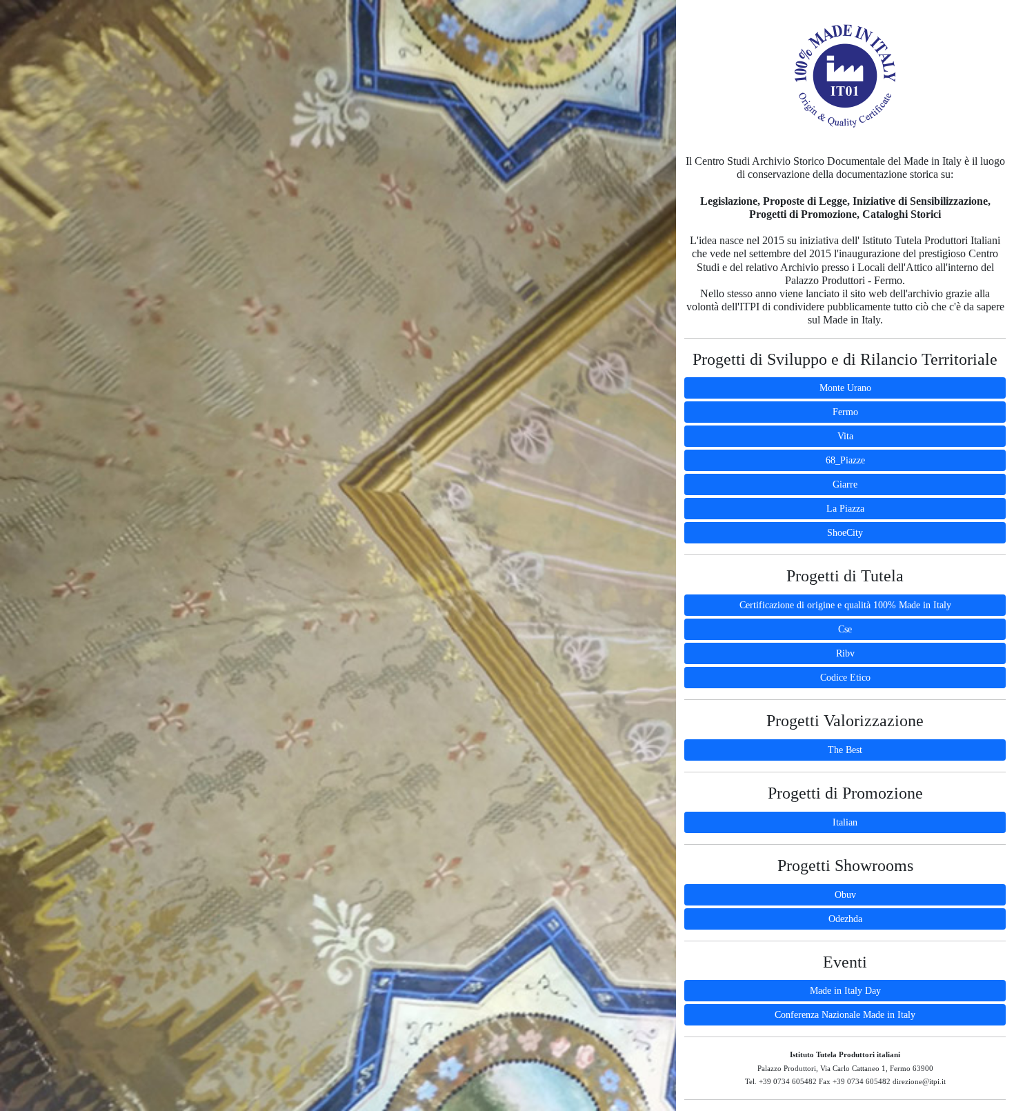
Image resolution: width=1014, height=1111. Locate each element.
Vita (845, 436)
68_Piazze (845, 460)
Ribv (845, 653)
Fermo (845, 412)
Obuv (845, 895)
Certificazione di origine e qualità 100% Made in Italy (845, 605)
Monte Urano (845, 388)
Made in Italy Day (845, 990)
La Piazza (845, 508)
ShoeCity (845, 533)
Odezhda (845, 919)
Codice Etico (845, 677)
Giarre (845, 484)
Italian (845, 822)
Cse (845, 629)
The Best (845, 750)
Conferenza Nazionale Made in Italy (845, 1015)
